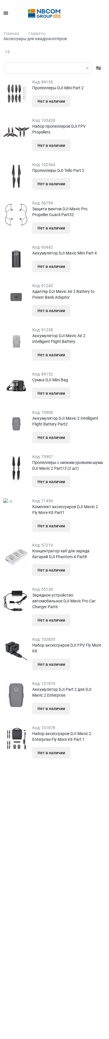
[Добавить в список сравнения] (93, 101)
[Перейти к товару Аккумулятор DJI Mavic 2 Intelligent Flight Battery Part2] (16, 424)
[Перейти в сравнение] (89, 13)
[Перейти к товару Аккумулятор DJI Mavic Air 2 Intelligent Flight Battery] (16, 341)
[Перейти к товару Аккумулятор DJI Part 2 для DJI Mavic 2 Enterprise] (16, 695)
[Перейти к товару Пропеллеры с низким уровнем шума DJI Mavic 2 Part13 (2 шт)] (16, 468)
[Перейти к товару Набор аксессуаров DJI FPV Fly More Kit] (16, 651)
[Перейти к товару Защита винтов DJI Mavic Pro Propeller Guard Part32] (16, 214)
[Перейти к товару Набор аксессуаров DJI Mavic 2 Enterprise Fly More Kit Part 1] (16, 739)
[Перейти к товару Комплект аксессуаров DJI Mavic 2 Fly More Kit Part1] (16, 512)
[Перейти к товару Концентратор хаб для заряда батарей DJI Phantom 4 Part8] (16, 556)
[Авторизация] (63, 13)
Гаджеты (37, 33)
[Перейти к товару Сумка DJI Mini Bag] (16, 385)
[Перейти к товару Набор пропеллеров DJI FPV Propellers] (16, 132)
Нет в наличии (51, 101)
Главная (11, 33)
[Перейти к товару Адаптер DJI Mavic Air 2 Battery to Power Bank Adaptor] (16, 297)
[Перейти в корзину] (102, 13)
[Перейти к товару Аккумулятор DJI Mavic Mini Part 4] (16, 258)
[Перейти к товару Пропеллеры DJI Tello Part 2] (16, 176)
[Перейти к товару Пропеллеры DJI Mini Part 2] (16, 93)
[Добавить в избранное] (82, 101)
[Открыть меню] (5, 13)
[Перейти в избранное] (76, 13)
